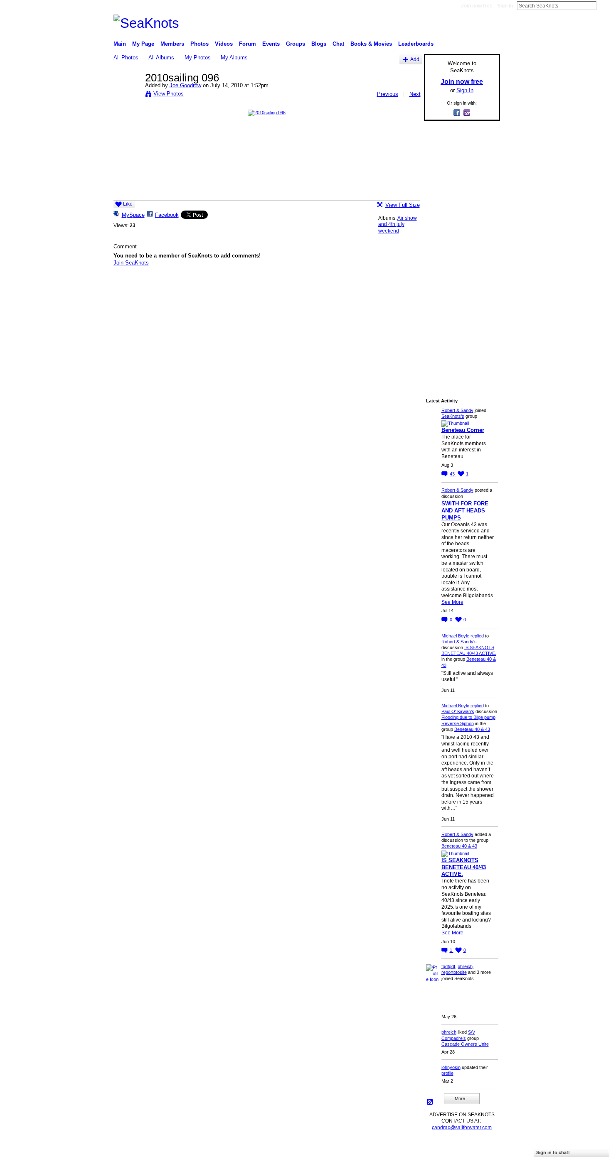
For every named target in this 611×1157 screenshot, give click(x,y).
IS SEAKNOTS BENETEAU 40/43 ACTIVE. (463, 867)
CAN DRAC (171, 1147)
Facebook (167, 215)
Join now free (477, 6)
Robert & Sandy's (459, 641)
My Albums (234, 57)
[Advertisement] (459, 252)
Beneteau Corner (462, 430)
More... (462, 1098)
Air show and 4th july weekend (397, 224)
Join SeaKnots (131, 263)
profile (447, 1073)
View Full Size (402, 205)
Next (415, 94)
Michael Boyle (455, 635)
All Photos (125, 57)
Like (128, 204)
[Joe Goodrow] (126, 95)
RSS (430, 1102)
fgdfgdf (448, 966)
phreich (465, 966)
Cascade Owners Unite (465, 1044)
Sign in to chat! (553, 1152)
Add (414, 59)
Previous (387, 94)
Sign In (505, 6)
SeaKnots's (452, 416)
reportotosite (454, 972)
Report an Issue (438, 1147)
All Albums (161, 57)
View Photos (168, 94)
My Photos (198, 57)
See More (452, 602)
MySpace (133, 215)
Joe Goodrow (185, 85)
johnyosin (451, 1067)
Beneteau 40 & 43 (472, 729)
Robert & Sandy (457, 410)
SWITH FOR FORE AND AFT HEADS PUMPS (464, 510)
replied (477, 635)
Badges (405, 1147)
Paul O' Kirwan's (457, 711)
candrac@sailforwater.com (462, 1127)
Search (603, 5)
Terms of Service (481, 1147)
